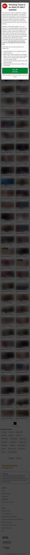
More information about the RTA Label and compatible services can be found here (14, 42)
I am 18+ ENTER (15, 71)
